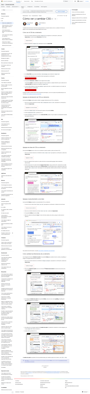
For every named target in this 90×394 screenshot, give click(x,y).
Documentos (18, 1)
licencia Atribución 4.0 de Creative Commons (52, 371)
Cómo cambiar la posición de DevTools (33, 94)
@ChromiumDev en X (68, 382)
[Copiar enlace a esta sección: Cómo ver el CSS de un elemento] (43, 32)
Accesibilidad (36, 6)
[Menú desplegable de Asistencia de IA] (19, 6)
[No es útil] (66, 15)
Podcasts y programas (43, 387)
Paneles (22, 6)
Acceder (87, 1)
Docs (2, 4)
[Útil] (65, 15)
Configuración (29, 6)
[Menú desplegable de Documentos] (22, 1)
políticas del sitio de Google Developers (53, 372)
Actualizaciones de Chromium (45, 382)
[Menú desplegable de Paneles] (25, 6)
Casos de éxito (26, 1)
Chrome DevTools (9, 4)
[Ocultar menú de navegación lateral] (13, 392)
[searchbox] (7, 10)
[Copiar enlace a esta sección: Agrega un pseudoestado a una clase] (45, 199)
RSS (65, 387)
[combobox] (68, 1)
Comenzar (8, 6)
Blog (32, 1)
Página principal (25, 15)
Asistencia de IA (15, 6)
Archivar (41, 385)
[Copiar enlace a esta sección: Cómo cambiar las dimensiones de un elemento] (51, 254)
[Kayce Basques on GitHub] (29, 25)
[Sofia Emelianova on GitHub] (39, 25)
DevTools (3, 6)
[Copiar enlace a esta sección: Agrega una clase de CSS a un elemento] (46, 147)
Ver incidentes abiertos (19, 384)
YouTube (66, 384)
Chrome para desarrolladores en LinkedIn (72, 385)
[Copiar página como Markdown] (55, 19)
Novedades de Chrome (39, 1)
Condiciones (17, 391)
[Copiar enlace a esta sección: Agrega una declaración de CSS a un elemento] (50, 97)
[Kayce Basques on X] (27, 25)
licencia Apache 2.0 (29, 372)
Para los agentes (44, 6)
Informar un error (18, 382)
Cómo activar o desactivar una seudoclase (46, 250)
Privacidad (22, 391)
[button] (7, 18)
